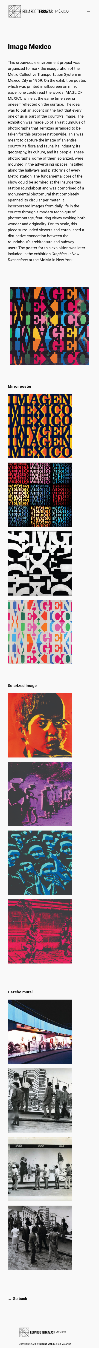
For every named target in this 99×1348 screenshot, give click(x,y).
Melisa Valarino (62, 1343)
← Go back (17, 1298)
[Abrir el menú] (88, 11)
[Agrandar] (83, 293)
